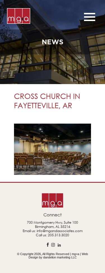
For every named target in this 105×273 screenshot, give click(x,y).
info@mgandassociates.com (60, 230)
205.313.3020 (58, 235)
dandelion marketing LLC (60, 257)
